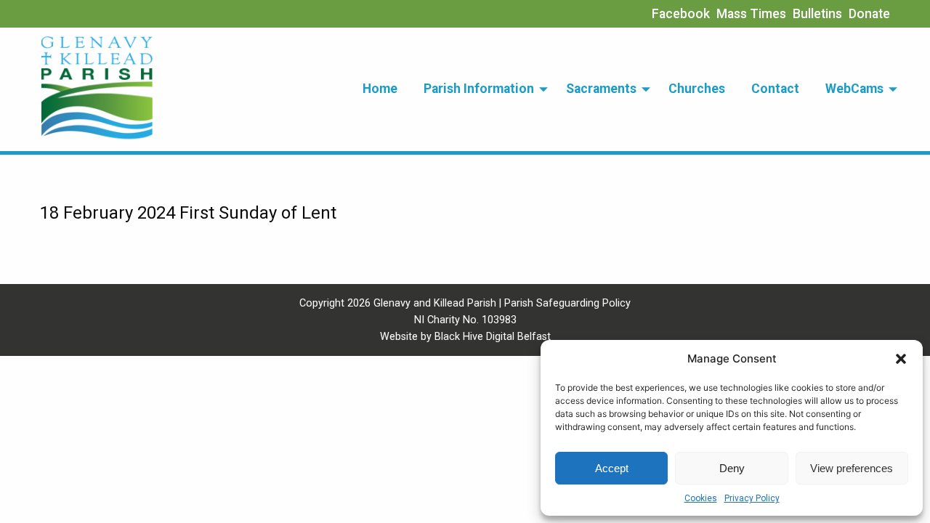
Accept (611, 468)
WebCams (854, 88)
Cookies (700, 498)
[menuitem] (380, 89)
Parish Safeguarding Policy (567, 303)
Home (380, 88)
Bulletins (817, 14)
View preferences (851, 468)
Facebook (681, 14)
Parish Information (479, 88)
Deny (732, 468)
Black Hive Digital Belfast (492, 337)
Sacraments (601, 88)
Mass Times (751, 14)
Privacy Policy (752, 498)
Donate (869, 14)
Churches (696, 88)
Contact (775, 88)
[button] (901, 359)
